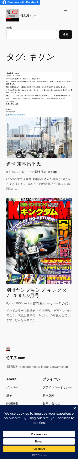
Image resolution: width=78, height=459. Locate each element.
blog (54, 171)
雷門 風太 (40, 171)
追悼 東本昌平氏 (23, 164)
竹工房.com (28, 15)
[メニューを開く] (65, 11)
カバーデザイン (60, 303)
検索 (9, 28)
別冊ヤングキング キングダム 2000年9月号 (36, 293)
